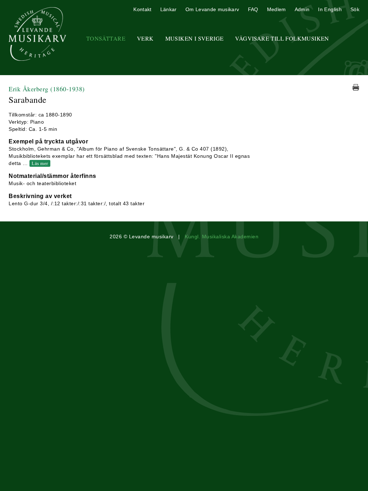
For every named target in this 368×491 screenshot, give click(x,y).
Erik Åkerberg (47, 88)
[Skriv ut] (355, 87)
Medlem (276, 9)
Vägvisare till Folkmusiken (282, 38)
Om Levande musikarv (212, 9)
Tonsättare (105, 38)
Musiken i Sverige (194, 38)
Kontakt (142, 9)
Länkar (168, 9)
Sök (354, 9)
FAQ (253, 9)
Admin (302, 9)
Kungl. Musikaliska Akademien (221, 236)
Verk (145, 38)
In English (330, 9)
